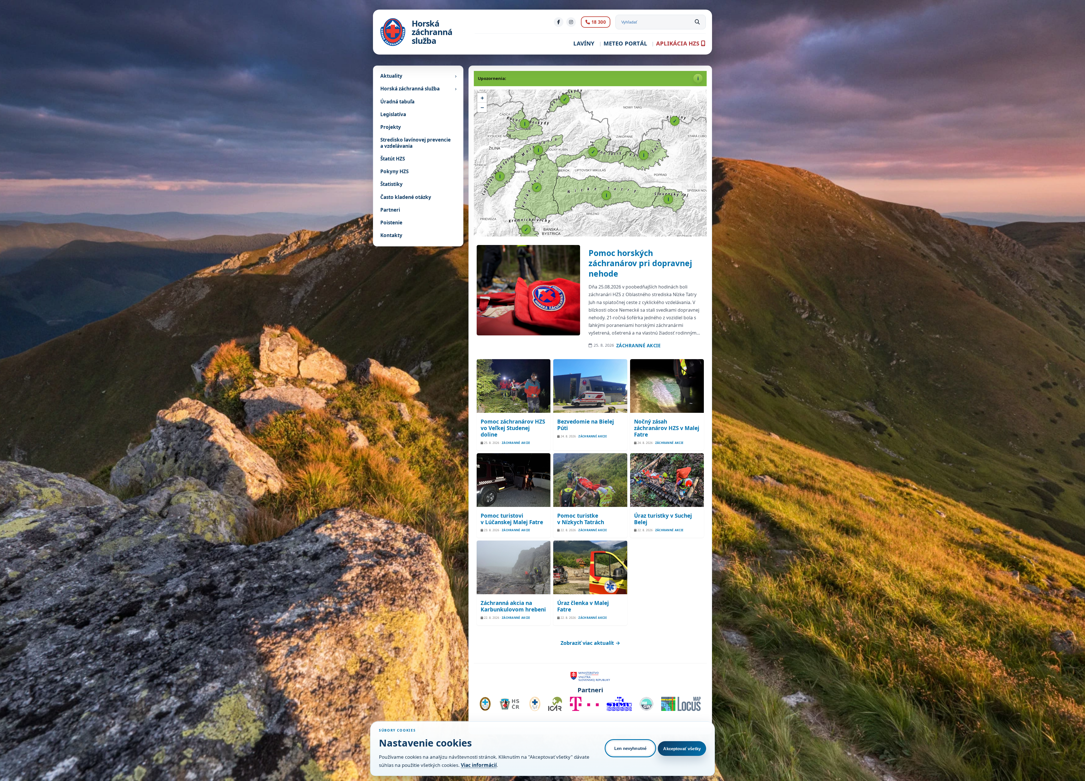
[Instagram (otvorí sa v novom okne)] (571, 22)
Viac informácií (479, 765)
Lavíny (583, 43)
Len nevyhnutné (630, 748)
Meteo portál (625, 43)
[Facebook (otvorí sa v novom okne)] (558, 22)
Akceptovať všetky (682, 748)
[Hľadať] (697, 22)
